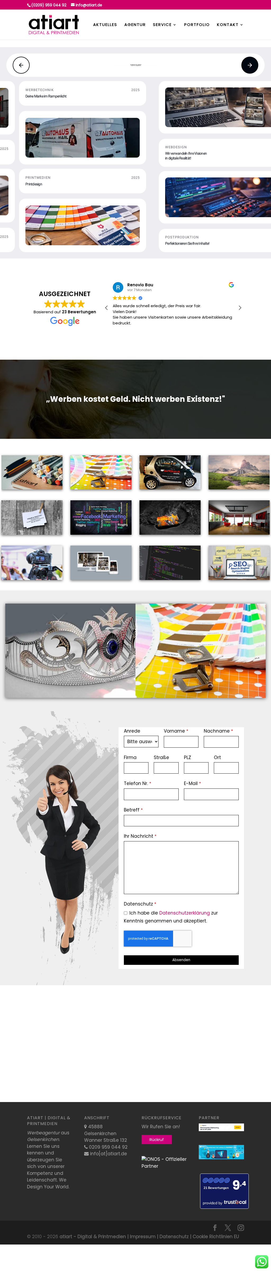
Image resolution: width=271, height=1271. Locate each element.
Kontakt (228, 25)
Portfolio (197, 25)
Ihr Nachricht (140, 836)
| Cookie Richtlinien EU (214, 1236)
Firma (130, 757)
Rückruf (157, 1139)
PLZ (187, 757)
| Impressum (141, 1236)
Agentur (135, 25)
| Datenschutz (172, 1236)
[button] (21, 65)
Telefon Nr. (137, 783)
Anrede (132, 731)
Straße (161, 757)
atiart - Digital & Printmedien (93, 1236)
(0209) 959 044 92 (48, 5)
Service (162, 25)
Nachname (218, 731)
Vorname (176, 731)
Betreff (133, 810)
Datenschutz (140, 904)
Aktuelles (105, 25)
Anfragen (70, 645)
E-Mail (192, 783)
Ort (217, 757)
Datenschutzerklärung (184, 913)
